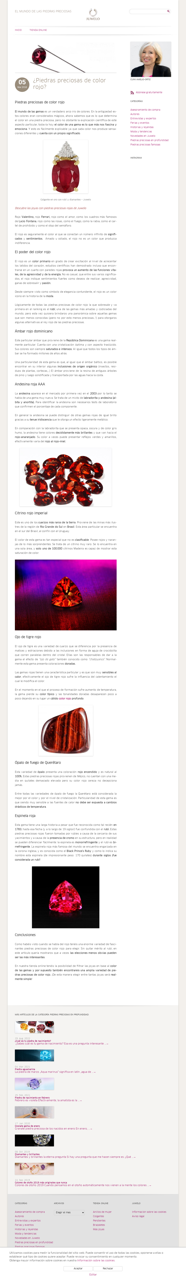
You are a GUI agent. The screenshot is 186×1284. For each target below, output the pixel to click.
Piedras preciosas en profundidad (149, 140)
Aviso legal (138, 1216)
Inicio (18, 30)
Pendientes (99, 1221)
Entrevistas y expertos (143, 119)
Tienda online (38, 30)
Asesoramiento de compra (145, 110)
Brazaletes (99, 1225)
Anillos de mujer (102, 1212)
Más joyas (98, 1229)
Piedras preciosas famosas (145, 145)
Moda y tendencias (141, 132)
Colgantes (98, 1216)
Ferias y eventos (139, 123)
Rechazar (108, 1268)
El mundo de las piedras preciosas (93, 14)
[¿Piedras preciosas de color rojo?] (66, 76)
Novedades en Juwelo (142, 136)
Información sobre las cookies (149, 1212)
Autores (134, 114)
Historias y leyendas (141, 127)
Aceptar (78, 1268)
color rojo (65, 698)
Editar (93, 1274)
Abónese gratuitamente (149, 92)
